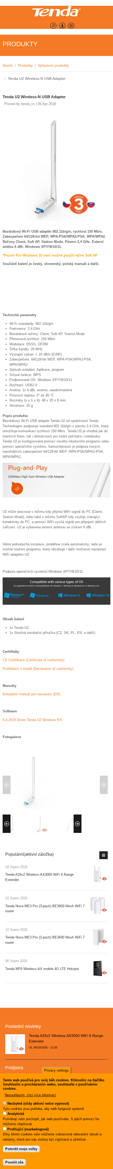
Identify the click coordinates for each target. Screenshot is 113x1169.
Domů (8, 65)
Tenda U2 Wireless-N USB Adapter (34, 97)
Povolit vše (14, 1162)
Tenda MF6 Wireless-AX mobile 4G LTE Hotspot (42, 969)
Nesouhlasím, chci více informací (30, 1095)
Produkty (25, 65)
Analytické (15, 1114)
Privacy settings (56, 1070)
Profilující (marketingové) (28, 1129)
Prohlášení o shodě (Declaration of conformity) (38, 669)
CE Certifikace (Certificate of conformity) (33, 660)
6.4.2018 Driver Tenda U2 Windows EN (32, 720)
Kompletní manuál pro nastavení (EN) (31, 694)
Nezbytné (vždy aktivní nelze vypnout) (38, 1103)
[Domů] (56, 11)
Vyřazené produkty (53, 65)
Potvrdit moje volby (21, 1149)
